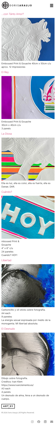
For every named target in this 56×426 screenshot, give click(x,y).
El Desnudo (8, 328)
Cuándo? (6, 191)
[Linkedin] (45, 422)
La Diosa (6, 133)
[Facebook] (39, 422)
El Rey (5, 72)
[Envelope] (52, 422)
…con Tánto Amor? (12, 13)
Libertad (6, 260)
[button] (52, 6)
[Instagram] (32, 422)
